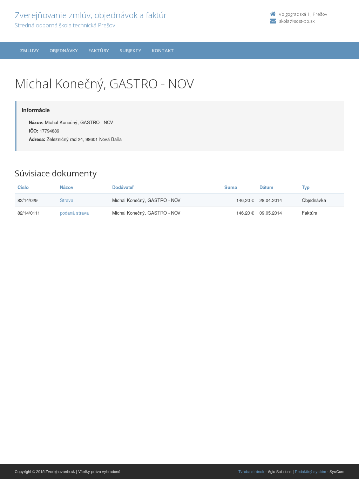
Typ (306, 187)
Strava (66, 200)
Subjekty (130, 50)
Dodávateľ (123, 187)
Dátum (266, 187)
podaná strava (74, 212)
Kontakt (163, 50)
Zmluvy (29, 50)
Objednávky (63, 50)
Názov (66, 187)
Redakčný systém (310, 471)
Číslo (23, 187)
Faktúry (98, 50)
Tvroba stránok (251, 471)
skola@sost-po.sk (296, 21)
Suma (230, 187)
